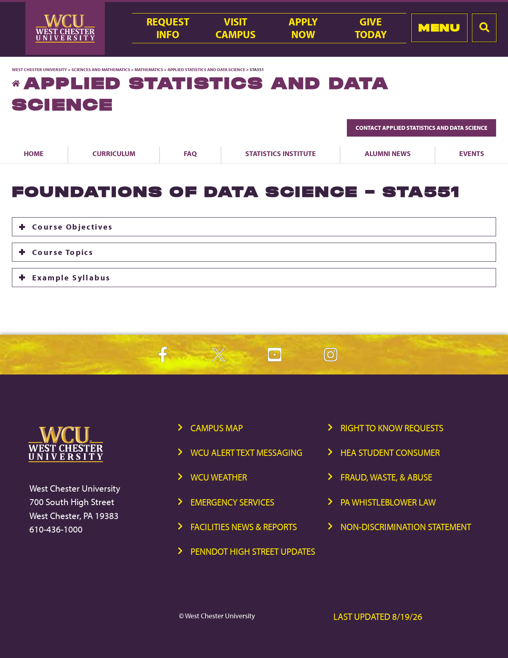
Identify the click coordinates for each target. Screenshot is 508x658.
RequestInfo (167, 28)
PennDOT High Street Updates (252, 551)
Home (34, 153)
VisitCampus (236, 28)
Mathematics (149, 69)
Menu (439, 28)
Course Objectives (72, 227)
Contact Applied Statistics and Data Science (421, 127)
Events (471, 153)
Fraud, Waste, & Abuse (386, 477)
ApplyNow (303, 28)
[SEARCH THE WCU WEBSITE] (484, 28)
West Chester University (39, 69)
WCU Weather (218, 477)
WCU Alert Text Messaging (246, 452)
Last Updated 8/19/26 (377, 616)
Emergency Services (232, 502)
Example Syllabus (71, 277)
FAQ (190, 153)
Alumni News (388, 153)
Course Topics (62, 252)
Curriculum (113, 153)
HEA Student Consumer (390, 452)
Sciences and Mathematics (100, 69)
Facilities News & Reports (243, 527)
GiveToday (371, 28)
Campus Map (216, 428)
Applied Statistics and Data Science (206, 69)
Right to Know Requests (392, 428)
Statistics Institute (280, 153)
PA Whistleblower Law (388, 502)
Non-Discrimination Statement (406, 527)
